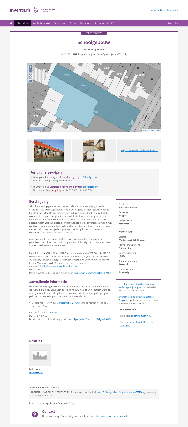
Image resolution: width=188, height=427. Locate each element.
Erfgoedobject (22, 23)
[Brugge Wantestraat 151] (49, 150)
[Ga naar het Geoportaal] (30, 75)
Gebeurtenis (85, 23)
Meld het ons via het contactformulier (110, 416)
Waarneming (59, 23)
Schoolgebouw (90, 177)
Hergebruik (172, 9)
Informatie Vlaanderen (152, 130)
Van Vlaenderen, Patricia (65, 266)
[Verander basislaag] (30, 80)
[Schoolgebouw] (94, 150)
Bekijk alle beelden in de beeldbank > (139, 150)
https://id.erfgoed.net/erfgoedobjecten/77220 (120, 392)
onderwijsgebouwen (141, 315)
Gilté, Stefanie (45, 266)
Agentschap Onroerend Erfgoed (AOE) (92, 272)
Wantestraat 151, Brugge (68, 302)
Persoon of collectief (104, 23)
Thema (73, 23)
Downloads (156, 9)
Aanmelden (173, 23)
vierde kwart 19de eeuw (141, 322)
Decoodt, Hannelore (47, 312)
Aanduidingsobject (41, 23)
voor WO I (125, 325)
